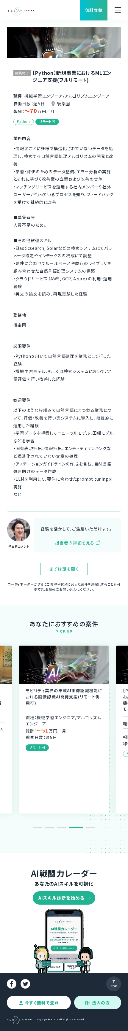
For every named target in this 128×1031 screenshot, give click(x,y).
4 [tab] (73, 827)
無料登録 (94, 10)
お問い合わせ (69, 589)
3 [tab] (61, 827)
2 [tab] (49, 827)
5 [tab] (88, 827)
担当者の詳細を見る (74, 543)
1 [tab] (37, 827)
